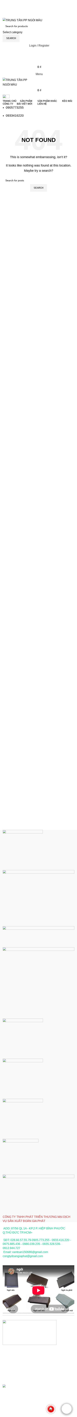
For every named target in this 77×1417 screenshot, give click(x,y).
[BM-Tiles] (38, 1026)
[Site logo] (22, 20)
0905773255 (15, 107)
